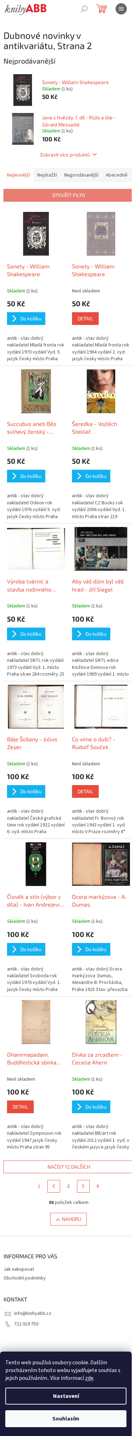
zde (89, 1378)
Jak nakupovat (19, 1269)
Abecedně (117, 175)
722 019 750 (26, 1324)
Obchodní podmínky (25, 1278)
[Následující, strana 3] (83, 1186)
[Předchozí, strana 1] (53, 1186)
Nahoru (71, 1219)
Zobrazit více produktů (65, 155)
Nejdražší (47, 175)
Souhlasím (65, 1419)
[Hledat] (84, 9)
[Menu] (121, 9)
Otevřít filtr (68, 195)
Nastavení (66, 1396)
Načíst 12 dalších (68, 1167)
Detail (85, 318)
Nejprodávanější (81, 175)
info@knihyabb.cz (32, 1313)
